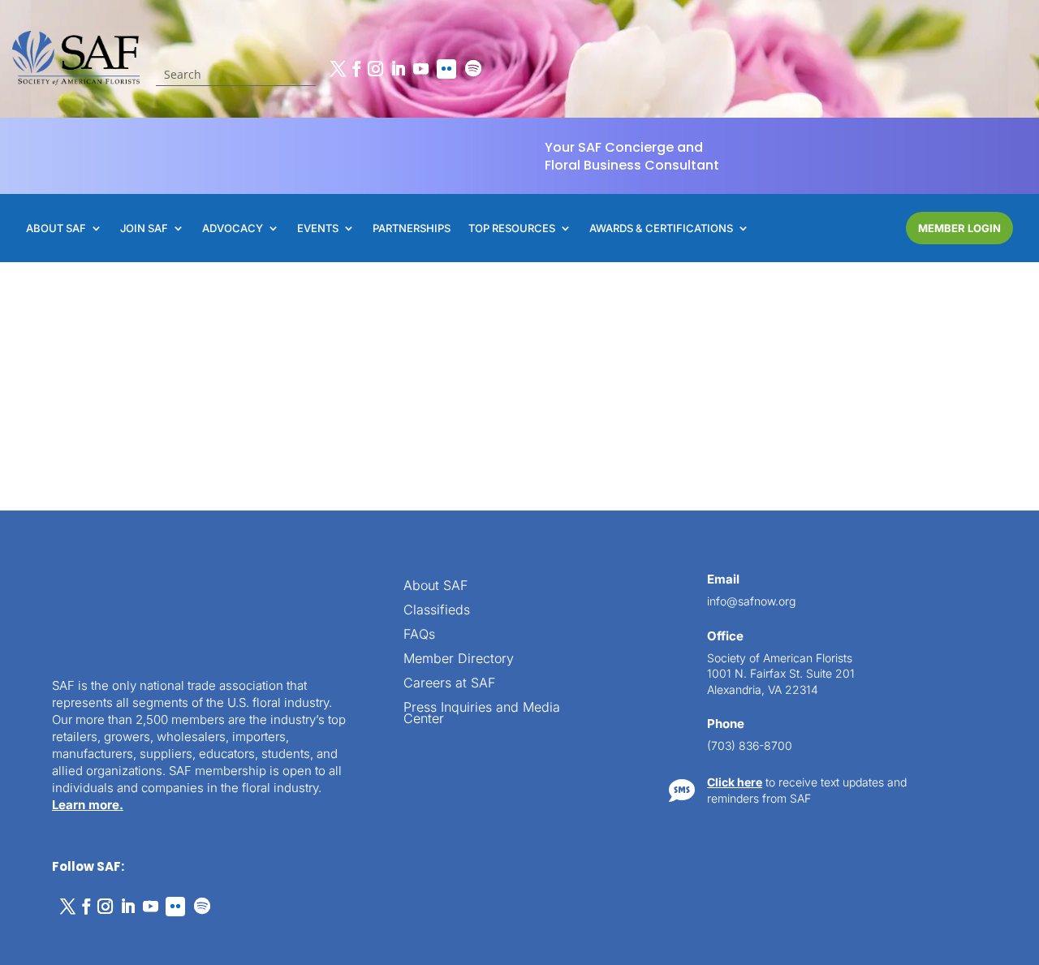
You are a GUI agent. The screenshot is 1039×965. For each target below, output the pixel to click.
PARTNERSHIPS (412, 228)
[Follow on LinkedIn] (398, 69)
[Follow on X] (338, 69)
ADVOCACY (232, 228)
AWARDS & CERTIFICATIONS (661, 228)
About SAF (435, 586)
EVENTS (317, 228)
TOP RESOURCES (511, 228)
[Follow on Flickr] (446, 69)
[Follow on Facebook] (357, 69)
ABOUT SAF (56, 228)
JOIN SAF (144, 228)
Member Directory (458, 659)
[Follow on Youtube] (421, 69)
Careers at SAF (449, 684)
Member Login (959, 228)
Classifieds (436, 611)
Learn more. (87, 804)
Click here (734, 782)
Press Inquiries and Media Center (481, 713)
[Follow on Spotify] (473, 69)
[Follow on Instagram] (375, 69)
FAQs (419, 635)
